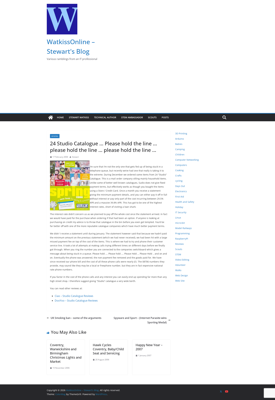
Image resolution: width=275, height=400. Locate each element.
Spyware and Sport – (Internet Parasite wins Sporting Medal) (140, 320)
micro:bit (180, 222)
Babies (178, 143)
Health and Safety (184, 201)
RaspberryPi (181, 238)
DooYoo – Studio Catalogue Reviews (76, 300)
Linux (178, 217)
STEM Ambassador (132, 117)
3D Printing (181, 133)
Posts (165, 117)
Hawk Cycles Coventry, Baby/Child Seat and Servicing (108, 349)
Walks (178, 270)
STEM (178, 254)
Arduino (179, 138)
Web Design (181, 275)
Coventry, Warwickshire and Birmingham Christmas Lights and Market (65, 353)
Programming (182, 233)
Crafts (178, 175)
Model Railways (183, 228)
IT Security (180, 212)
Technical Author (105, 117)
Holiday (179, 207)
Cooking (179, 170)
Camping (180, 149)
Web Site (180, 280)
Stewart (75, 157)
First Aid (179, 196)
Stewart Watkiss (79, 117)
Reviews (179, 243)
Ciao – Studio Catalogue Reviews (74, 296)
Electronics (181, 191)
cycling (179, 180)
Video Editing (182, 259)
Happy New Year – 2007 (149, 347)
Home (60, 117)
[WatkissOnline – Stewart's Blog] (50, 117)
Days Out (180, 186)
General (54, 136)
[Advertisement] (137, 89)
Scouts (152, 117)
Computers (181, 165)
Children (179, 154)
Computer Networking (187, 159)
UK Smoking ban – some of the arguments (76, 318)
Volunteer (180, 264)
